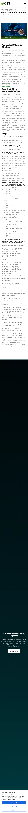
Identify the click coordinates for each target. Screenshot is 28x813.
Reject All (14, 810)
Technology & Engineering (9, 9)
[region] (14, 801)
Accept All (14, 802)
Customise (14, 806)
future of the (15, 332)
